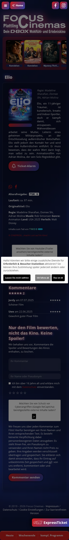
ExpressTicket (55, 522)
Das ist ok (58, 277)
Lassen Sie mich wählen (17, 277)
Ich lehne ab (43, 277)
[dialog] (34, 270)
